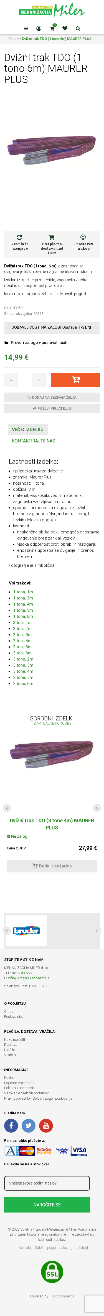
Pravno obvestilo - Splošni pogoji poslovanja (38, 1098)
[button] (7, 808)
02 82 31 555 (22, 973)
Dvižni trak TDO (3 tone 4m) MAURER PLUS (52, 824)
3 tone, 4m (23, 671)
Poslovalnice (13, 1016)
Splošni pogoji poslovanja (55, 1248)
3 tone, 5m (23, 677)
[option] (52, 930)
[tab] (28, 430)
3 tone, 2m (23, 659)
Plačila (9, 1050)
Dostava (10, 1044)
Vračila (10, 1055)
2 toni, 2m (22, 628)
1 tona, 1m (23, 591)
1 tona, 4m (23, 604)
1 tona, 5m (23, 610)
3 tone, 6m (23, 683)
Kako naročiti (14, 1039)
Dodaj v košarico (55, 866)
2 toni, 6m (22, 653)
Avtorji (83, 1248)
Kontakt (25, 1248)
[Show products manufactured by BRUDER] (26, 930)
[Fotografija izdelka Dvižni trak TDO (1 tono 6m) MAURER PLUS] (52, 149)
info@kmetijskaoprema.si (29, 978)
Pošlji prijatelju (54, 408)
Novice (9, 1077)
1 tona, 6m (23, 616)
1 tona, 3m (23, 598)
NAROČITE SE (47, 1205)
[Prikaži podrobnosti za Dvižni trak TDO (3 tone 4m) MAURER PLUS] (52, 754)
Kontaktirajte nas (33, 441)
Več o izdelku (28, 429)
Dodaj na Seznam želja (54, 397)
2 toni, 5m (22, 646)
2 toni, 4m (22, 640)
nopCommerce (63, 1296)
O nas (9, 1011)
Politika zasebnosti (19, 1088)
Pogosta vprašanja (19, 1083)
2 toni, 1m (22, 622)
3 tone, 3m (23, 665)
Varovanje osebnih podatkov (26, 1093)
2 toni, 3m (22, 634)
